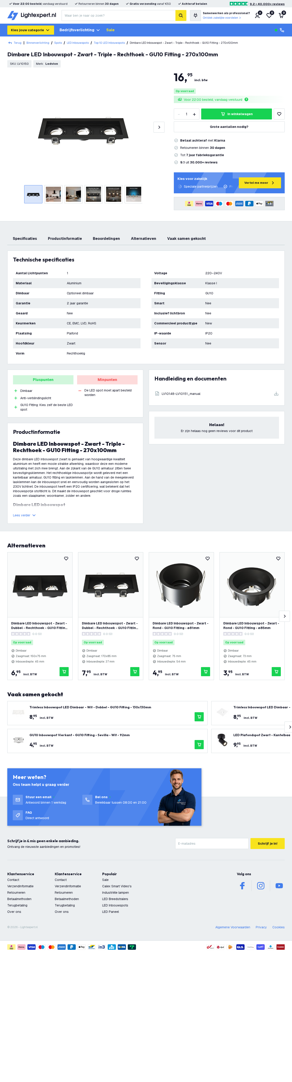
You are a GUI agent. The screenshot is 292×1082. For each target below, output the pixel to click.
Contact (13, 880)
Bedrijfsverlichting (77, 30)
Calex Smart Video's (117, 886)
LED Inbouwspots (78, 43)
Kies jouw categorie (27, 30)
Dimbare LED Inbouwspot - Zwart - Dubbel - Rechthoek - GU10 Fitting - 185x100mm (110, 625)
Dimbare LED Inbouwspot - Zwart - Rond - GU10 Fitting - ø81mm (181, 625)
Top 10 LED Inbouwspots (109, 43)
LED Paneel (110, 912)
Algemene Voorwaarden (232, 927)
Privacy (261, 927)
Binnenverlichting (37, 43)
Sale (110, 30)
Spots (58, 43)
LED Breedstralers (115, 899)
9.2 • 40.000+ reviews (267, 4)
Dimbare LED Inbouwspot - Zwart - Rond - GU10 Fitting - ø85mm (251, 625)
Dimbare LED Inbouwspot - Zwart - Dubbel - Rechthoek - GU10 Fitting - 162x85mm (39, 625)
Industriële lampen (115, 892)
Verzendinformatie (20, 886)
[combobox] (118, 15)
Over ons (14, 912)
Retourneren (16, 892)
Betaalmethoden (19, 899)
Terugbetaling (17, 905)
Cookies (278, 927)
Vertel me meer (256, 183)
